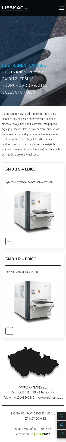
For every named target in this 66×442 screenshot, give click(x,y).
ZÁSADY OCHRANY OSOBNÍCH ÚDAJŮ (33, 413)
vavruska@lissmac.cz (50, 397)
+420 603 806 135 (24, 397)
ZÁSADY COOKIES (35, 418)
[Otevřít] (61, 8)
